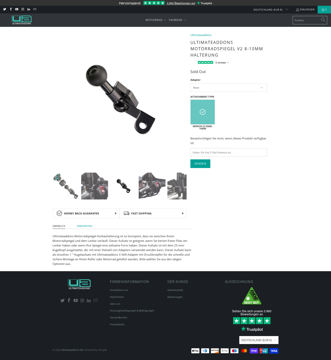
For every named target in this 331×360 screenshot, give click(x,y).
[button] (156, 20)
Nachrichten (117, 297)
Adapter (195, 80)
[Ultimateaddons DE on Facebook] (10, 9)
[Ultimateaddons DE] (21, 20)
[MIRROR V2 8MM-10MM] (202, 112)
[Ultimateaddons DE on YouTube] (16, 9)
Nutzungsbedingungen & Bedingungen (132, 310)
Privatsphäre (117, 324)
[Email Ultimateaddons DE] (34, 9)
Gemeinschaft (175, 290)
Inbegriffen (84, 226)
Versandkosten (118, 317)
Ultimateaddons (200, 35)
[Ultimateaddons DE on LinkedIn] (28, 9)
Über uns (115, 304)
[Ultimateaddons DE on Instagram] (22, 9)
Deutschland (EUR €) (268, 9)
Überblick (58, 226)
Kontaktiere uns (119, 290)
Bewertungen (175, 297)
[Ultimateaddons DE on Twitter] (4, 9)
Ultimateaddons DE (72, 350)
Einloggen (307, 9)
